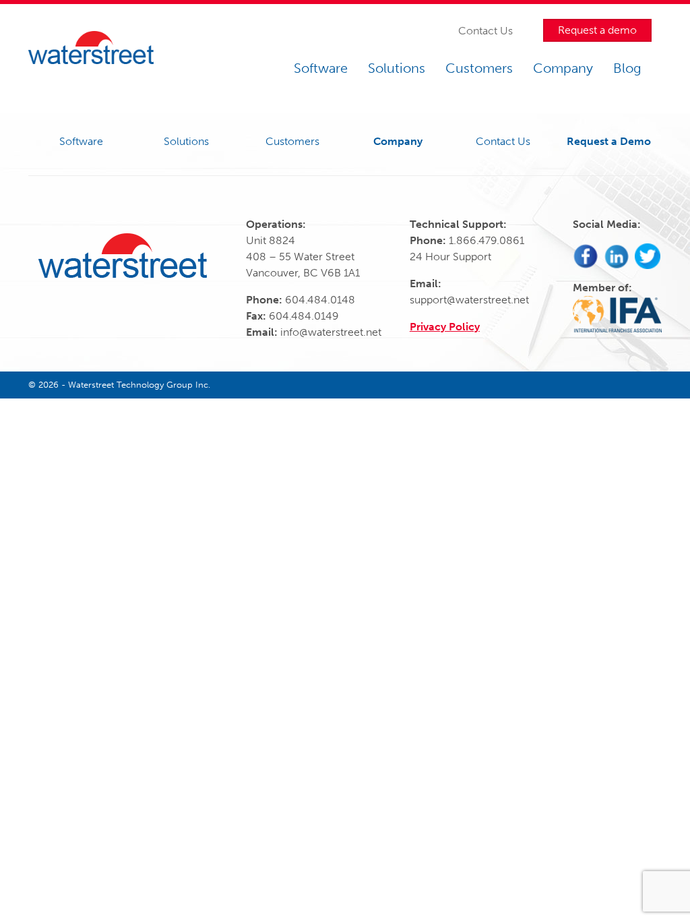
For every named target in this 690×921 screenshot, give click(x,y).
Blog (627, 68)
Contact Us (485, 30)
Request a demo (597, 30)
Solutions (396, 68)
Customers (479, 68)
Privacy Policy (445, 326)
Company (563, 68)
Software (321, 68)
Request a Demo (609, 141)
